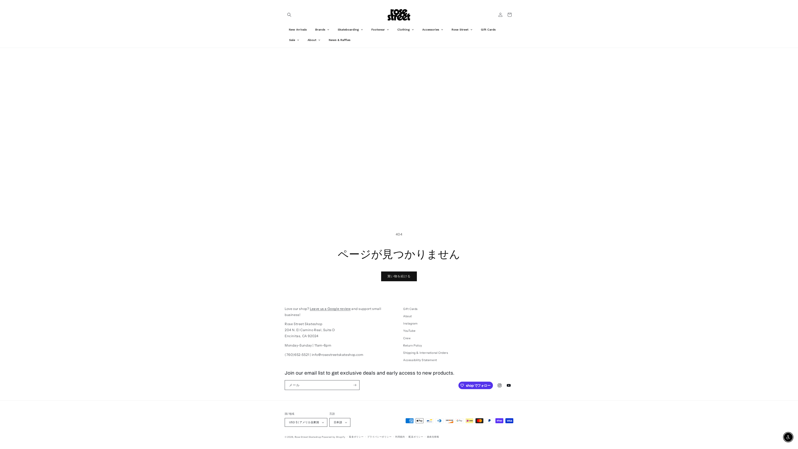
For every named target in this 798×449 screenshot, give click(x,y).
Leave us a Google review (330, 309)
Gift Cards (410, 309)
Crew (407, 338)
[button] (289, 14)
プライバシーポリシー (379, 436)
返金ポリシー (356, 436)
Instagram (410, 323)
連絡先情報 (433, 436)
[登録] (354, 385)
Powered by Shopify (333, 436)
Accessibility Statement (420, 360)
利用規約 (400, 436)
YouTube (409, 331)
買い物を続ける (399, 276)
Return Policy (412, 345)
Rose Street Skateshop (308, 436)
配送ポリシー (416, 436)
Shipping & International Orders (425, 353)
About (407, 316)
